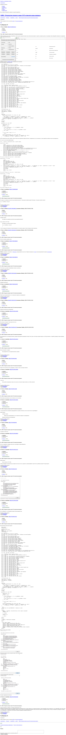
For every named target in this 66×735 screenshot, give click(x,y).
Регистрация (4, 7)
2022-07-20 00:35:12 (12, 26)
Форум (3, 6)
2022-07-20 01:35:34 (12, 300)
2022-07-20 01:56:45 (14, 399)
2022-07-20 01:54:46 (13, 388)
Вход (3, 8)
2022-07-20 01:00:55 (12, 208)
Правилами (14, 251)
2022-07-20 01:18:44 (12, 273)
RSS (1, 22)
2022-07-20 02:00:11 (13, 422)
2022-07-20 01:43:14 (14, 339)
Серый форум (2, 2)
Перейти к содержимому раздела (5, 1)
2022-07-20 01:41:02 (14, 311)
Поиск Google (4, 10)
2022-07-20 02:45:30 (14, 500)
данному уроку (9, 61)
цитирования (49, 251)
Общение (7, 17)
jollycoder (4, 206)
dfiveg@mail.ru (4, 205)
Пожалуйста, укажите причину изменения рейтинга (9, 733)
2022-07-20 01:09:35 (13, 257)
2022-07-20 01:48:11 (13, 358)
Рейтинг (3, 32)
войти (13, 719)
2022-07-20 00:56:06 (13, 189)
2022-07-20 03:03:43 (14, 696)
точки (35, 251)
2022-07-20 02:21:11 (14, 449)
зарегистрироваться (19, 719)
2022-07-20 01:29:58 (13, 284)
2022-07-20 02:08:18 (14, 433)
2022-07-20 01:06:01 (13, 241)
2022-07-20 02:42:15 (13, 468)
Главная (3, 9)
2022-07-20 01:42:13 (13, 327)
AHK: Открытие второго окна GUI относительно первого (20, 15)
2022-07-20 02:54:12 (13, 516)
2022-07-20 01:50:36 (14, 369)
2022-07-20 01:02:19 (12, 230)
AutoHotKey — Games (14, 17)
